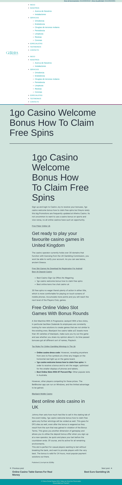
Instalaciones (40, 14)
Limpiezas (39, 34)
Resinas (38, 37)
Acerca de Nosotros (43, 11)
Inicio (32, 5)
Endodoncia (40, 24)
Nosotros (34, 8)
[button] (73, 53)
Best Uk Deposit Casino (42, 272)
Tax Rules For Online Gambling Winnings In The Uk (53, 346)
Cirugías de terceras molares (47, 27)
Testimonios (35, 47)
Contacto (34, 50)
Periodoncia (40, 30)
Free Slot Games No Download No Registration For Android (57, 268)
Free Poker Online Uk (41, 226)
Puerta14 (66, 483)
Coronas (38, 40)
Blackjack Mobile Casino (42, 394)
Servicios (34, 18)
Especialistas (36, 44)
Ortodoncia (39, 21)
